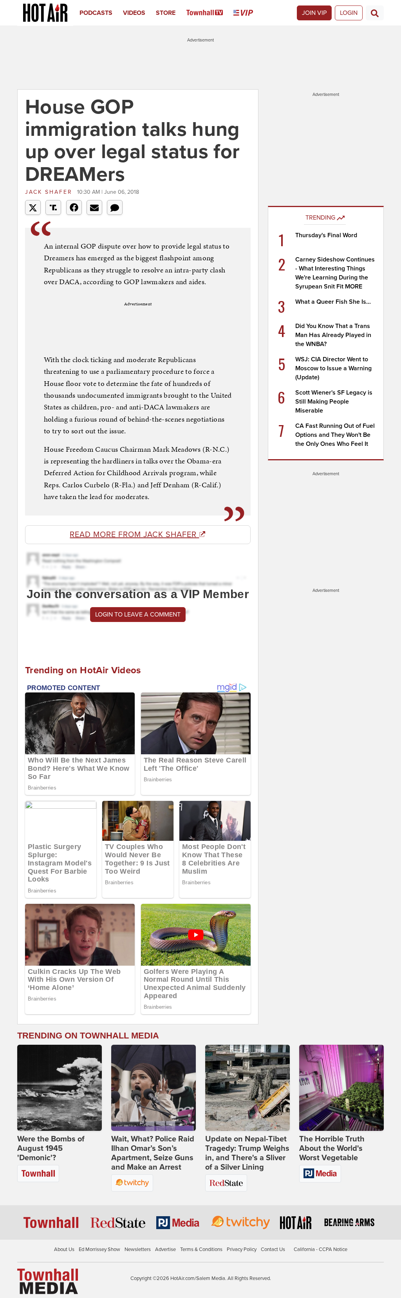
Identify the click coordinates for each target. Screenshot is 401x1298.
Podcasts (95, 13)
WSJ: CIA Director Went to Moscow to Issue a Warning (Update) (333, 368)
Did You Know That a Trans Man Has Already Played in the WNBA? (333, 335)
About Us (64, 1249)
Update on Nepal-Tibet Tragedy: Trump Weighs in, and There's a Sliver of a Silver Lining (247, 1153)
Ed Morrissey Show (99, 1249)
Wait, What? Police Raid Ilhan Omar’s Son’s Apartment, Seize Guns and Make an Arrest (152, 1153)
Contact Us (273, 1249)
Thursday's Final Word (326, 235)
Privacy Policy (241, 1249)
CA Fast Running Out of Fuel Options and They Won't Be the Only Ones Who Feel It (335, 435)
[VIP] (248, 13)
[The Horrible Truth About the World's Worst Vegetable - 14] (341, 1088)
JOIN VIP (314, 13)
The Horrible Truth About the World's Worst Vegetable (332, 1148)
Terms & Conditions (201, 1249)
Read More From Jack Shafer (134, 534)
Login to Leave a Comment (138, 614)
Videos (134, 13)
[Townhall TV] (210, 13)
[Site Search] (375, 12)
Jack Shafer (50, 192)
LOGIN (349, 13)
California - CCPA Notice (320, 1249)
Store (165, 13)
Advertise (165, 1249)
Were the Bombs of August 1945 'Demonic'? (51, 1148)
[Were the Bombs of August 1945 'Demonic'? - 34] (59, 1088)
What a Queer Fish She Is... (333, 302)
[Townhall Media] (47, 1281)
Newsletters (138, 1249)
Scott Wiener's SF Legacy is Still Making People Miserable (333, 402)
